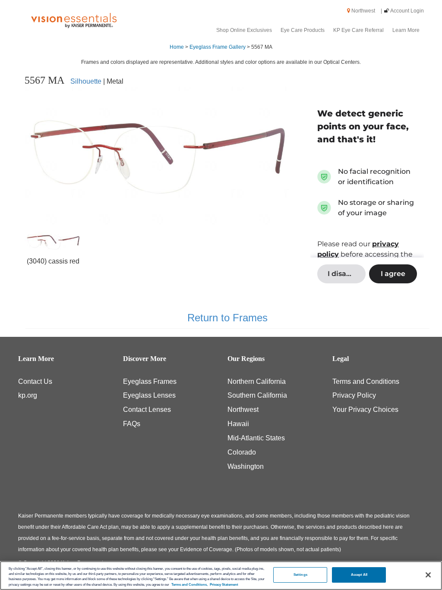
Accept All (359, 575)
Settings (300, 575)
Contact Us (35, 381)
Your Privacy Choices (365, 409)
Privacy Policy (354, 395)
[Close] (428, 574)
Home (177, 47)
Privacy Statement (224, 585)
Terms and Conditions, (189, 585)
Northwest (366, 11)
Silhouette (85, 81)
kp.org (27, 395)
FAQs (131, 423)
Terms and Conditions (365, 381)
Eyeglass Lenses (149, 395)
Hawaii (238, 423)
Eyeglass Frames (150, 381)
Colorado (241, 452)
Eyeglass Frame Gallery (217, 47)
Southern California (257, 395)
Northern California (256, 381)
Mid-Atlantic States (256, 438)
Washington (245, 466)
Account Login (407, 11)
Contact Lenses (147, 409)
